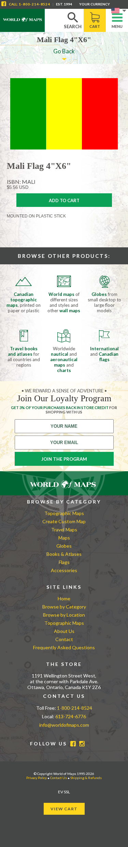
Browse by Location (64, 615)
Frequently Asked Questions (64, 647)
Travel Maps (64, 529)
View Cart (64, 808)
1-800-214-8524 (34, 4)
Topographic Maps (64, 513)
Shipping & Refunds (86, 778)
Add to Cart (64, 200)
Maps (64, 538)
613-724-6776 (70, 716)
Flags (64, 562)
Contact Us (58, 778)
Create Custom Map (64, 521)
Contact (64, 639)
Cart (94, 26)
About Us (64, 631)
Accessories (64, 570)
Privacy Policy (36, 778)
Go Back (64, 51)
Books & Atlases (64, 554)
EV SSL (64, 791)
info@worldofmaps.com (64, 725)
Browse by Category (64, 607)
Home (64, 598)
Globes (64, 546)
